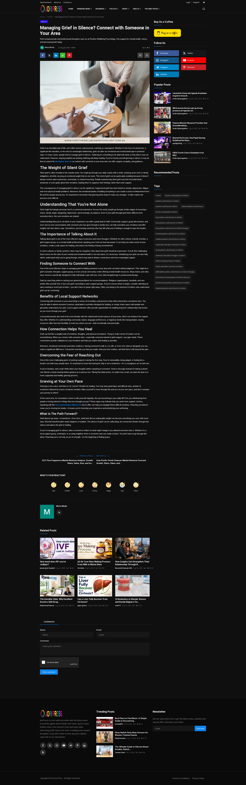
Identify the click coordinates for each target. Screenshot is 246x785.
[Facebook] (43, 745)
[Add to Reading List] (147, 55)
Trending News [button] (83, 9)
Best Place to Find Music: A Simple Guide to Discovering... (131, 719)
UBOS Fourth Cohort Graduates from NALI (188, 154)
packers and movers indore (166, 206)
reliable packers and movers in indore (170, 239)
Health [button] (136, 9)
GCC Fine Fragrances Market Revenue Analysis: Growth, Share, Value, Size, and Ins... (67, 461)
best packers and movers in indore (169, 223)
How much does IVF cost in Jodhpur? (53, 563)
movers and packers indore (166, 212)
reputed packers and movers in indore (171, 288)
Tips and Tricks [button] (151, 9)
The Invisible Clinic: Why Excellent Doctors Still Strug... (56, 600)
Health (49, 17)
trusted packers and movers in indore (170, 234)
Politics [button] (113, 9)
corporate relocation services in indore (171, 244)
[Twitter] (50, 745)
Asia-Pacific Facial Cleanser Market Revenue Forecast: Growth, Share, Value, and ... (121, 461)
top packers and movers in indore (169, 217)
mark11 (118, 605)
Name (42, 630)
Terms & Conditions (181, 778)
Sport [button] (124, 9)
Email (98, 630)
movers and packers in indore (176, 195)
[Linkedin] (84, 745)
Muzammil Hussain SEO (123, 568)
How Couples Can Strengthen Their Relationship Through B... (132, 563)
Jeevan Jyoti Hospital (47, 568)
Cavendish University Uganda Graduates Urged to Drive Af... (190, 94)
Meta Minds (61, 506)
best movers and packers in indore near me (173, 277)
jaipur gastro (82, 605)
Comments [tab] (49, 621)
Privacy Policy (198, 778)
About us (57, 2)
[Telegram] (71, 745)
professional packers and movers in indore (172, 283)
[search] (203, 9)
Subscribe (200, 728)
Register (196, 2)
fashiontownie (120, 738)
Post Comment (49, 672)
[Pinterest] (77, 745)
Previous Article (86, 456)
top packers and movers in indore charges (172, 228)
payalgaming (177, 143)
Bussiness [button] (100, 9)
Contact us (67, 2)
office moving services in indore (168, 261)
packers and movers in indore (167, 201)
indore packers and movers (192, 206)
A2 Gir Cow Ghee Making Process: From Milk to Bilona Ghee (94, 563)
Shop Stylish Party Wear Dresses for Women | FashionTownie (131, 733)
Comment (44, 641)
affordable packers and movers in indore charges (175, 272)
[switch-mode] (204, 2)
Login (188, 2)
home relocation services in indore (169, 266)
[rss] (43, 752)
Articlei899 (119, 724)
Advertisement (45, 2)
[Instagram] (57, 745)
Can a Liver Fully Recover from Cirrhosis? (92, 600)
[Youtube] (64, 745)
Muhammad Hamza (47, 605)
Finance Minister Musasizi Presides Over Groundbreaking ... (190, 124)
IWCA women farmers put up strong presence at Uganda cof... (188, 109)
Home (70, 9)
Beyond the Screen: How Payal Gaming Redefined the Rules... (189, 139)
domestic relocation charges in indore (170, 255)
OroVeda (81, 568)
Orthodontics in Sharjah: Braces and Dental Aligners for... (130, 600)
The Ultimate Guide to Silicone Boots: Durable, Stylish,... (132, 748)
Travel (158, 195)
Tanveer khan (120, 752)
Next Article (101, 456)
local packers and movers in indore (169, 250)
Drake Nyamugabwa (180, 99)
